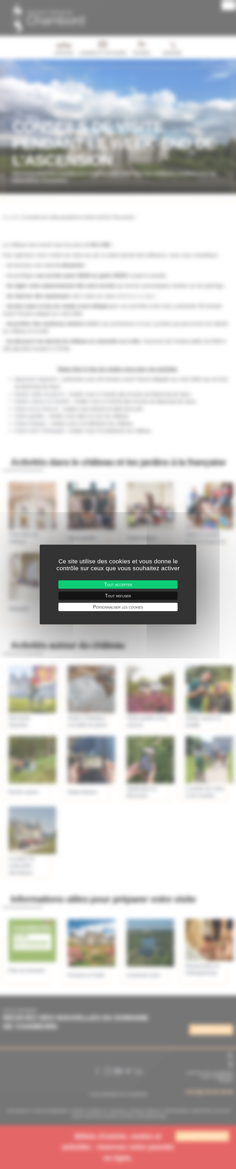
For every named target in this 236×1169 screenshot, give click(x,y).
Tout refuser (118, 595)
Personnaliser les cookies (118, 607)
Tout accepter (118, 584)
